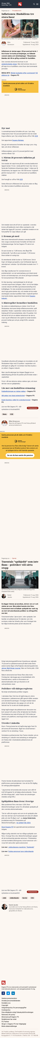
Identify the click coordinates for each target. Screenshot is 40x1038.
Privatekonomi (16, 10)
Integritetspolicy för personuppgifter (14, 1008)
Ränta (4, 414)
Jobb (4, 898)
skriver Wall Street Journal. (11, 668)
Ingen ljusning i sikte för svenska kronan (16, 400)
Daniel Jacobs (13, 905)
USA (32, 898)
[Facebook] (3, 993)
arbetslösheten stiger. (9, 64)
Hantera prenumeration (9, 998)
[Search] (34, 4)
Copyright (5, 1005)
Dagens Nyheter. (18, 140)
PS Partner (5, 1022)
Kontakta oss (6, 1003)
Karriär (14, 558)
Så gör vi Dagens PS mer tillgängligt (14, 1024)
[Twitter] (8, 993)
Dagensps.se (5, 10)
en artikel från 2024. (24, 823)
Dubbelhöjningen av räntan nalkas (14, 391)
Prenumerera (32, 408)
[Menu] (37, 4)
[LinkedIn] (13, 993)
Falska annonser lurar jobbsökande (20, 851)
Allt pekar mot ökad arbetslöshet (13, 396)
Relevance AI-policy (8, 1015)
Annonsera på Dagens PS (10, 1017)
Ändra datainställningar (9, 1026)
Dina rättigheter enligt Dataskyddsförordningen (17, 1012)
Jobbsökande (14, 898)
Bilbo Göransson (14, 421)
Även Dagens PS (7, 827)
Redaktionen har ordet (9, 1019)
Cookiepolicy (6, 1010)
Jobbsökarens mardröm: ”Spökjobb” (21, 847)
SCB (36, 136)
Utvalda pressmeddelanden (11, 1001)
